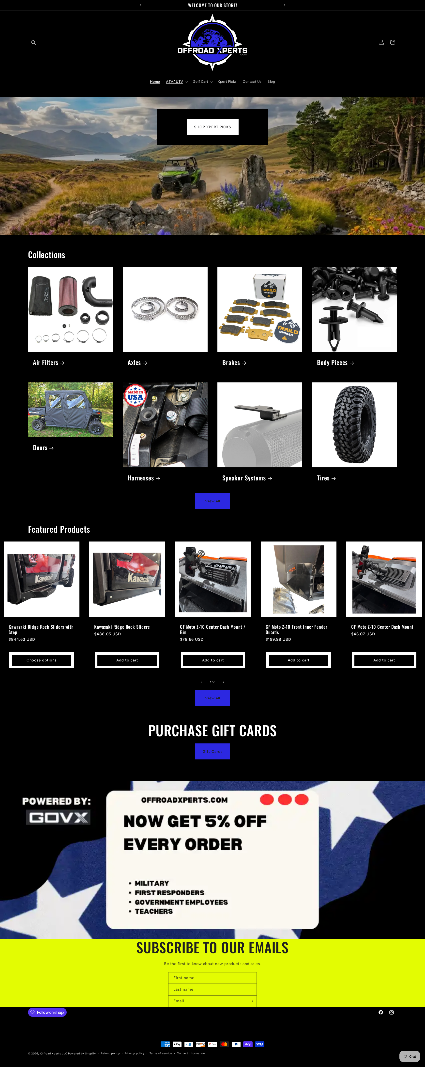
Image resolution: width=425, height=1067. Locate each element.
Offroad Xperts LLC (53, 1053)
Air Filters (45, 362)
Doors (40, 447)
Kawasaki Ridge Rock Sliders (122, 626)
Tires (323, 478)
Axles (134, 362)
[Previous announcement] (140, 5)
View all (212, 501)
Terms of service (161, 1053)
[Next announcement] (284, 5)
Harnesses (141, 478)
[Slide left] (201, 682)
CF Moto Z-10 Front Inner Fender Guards (296, 629)
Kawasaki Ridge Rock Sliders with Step (41, 629)
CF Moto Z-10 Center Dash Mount (382, 626)
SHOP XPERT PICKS (212, 127)
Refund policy (110, 1053)
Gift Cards (213, 751)
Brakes (231, 362)
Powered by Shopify (82, 1053)
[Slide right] (223, 682)
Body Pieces (332, 362)
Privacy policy (135, 1053)
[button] (33, 42)
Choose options (42, 660)
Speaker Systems (244, 478)
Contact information (191, 1053)
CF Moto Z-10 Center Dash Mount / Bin (212, 629)
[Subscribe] (251, 1001)
